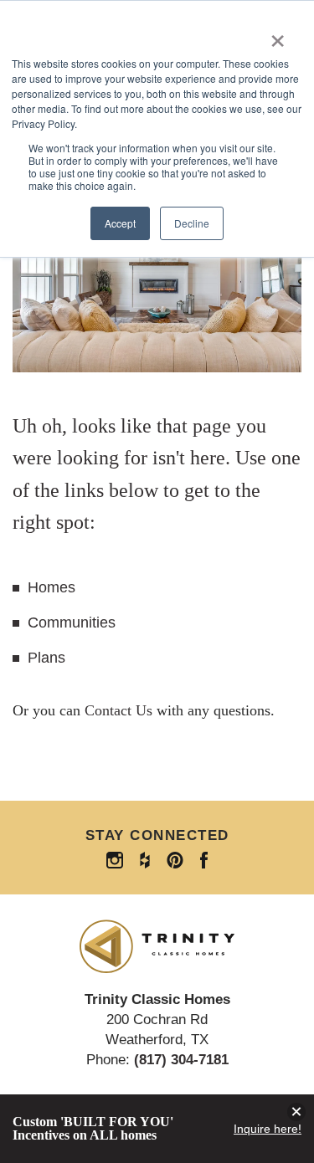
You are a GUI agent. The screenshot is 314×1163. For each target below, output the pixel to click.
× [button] (277, 35)
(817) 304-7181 (181, 1060)
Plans (46, 657)
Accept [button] (120, 223)
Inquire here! (267, 1129)
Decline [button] (191, 223)
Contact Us (118, 710)
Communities (72, 622)
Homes (51, 587)
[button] (296, 1112)
